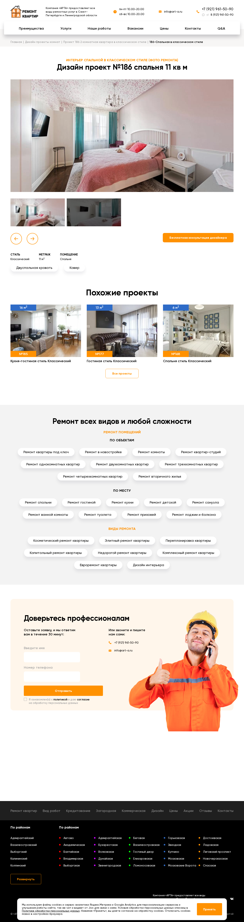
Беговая (139, 838)
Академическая (74, 845)
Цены (164, 28)
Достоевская (212, 838)
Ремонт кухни (122, 502)
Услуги (65, 28)
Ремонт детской (163, 502)
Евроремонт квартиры (98, 565)
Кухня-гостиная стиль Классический (40, 361)
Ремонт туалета (97, 515)
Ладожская (210, 845)
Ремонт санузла (205, 502)
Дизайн (157, 811)
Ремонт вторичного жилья (160, 476)
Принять (209, 909)
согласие (83, 699)
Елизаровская (142, 858)
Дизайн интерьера (148, 565)
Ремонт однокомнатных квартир (53, 464)
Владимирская (73, 858)
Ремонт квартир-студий (201, 452)
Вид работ (51, 811)
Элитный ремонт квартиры (127, 540)
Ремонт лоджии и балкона (194, 515)
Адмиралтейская (110, 838)
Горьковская (176, 838)
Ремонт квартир (23, 811)
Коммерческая (133, 811)
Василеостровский (23, 845)
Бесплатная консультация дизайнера (198, 237)
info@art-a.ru (173, 11)
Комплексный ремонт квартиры (188, 553)
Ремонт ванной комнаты (48, 515)
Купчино (173, 851)
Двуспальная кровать (34, 268)
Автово (68, 838)
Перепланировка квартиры (188, 540)
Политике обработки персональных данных (51, 910)
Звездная (174, 845)
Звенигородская (109, 865)
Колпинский (18, 865)
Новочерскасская (215, 858)
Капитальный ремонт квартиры (56, 553)
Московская (176, 858)
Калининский (18, 858)
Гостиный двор (143, 851)
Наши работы (99, 28)
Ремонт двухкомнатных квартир (122, 464)
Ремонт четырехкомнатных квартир (92, 476)
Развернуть (26, 879)
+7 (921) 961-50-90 (218, 9)
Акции (188, 811)
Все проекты (122, 373)
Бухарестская (108, 845)
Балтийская (71, 851)
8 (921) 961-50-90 (222, 14)
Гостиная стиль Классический (111, 361)
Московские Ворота (182, 865)
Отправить (63, 691)
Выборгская (71, 865)
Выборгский (18, 851)
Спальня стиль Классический (187, 361)
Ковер (74, 268)
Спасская (209, 865)
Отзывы (205, 811)
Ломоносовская (144, 865)
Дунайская (105, 858)
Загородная (106, 811)
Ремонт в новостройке (103, 452)
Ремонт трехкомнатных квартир (191, 464)
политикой (60, 699)
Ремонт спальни (38, 502)
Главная (16, 42)
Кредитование (78, 811)
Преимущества (31, 28)
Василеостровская (146, 845)
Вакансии (135, 28)
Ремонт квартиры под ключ (46, 452)
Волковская (106, 851)
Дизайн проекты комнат (42, 42)
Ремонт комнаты (151, 452)
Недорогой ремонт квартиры (122, 553)
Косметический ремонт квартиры (61, 540)
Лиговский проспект (217, 851)
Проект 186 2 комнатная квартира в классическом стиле (104, 42)
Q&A (221, 28)
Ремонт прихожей (142, 515)
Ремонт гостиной (82, 502)
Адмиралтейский (22, 838)
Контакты (193, 28)
